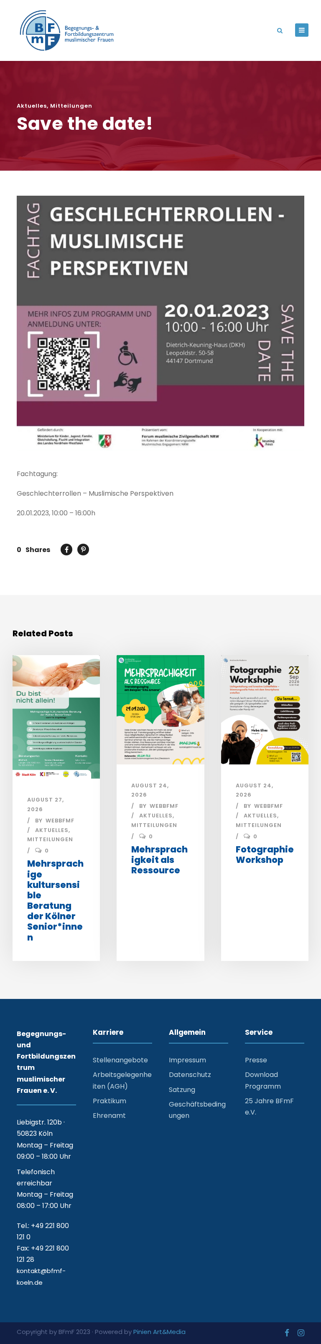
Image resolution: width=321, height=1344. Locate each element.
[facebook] (287, 1333)
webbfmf (60, 821)
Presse (256, 1060)
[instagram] (301, 1333)
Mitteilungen (71, 106)
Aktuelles (32, 106)
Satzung (182, 1089)
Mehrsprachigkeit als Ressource (159, 859)
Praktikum (109, 1101)
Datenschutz (190, 1074)
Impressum (187, 1060)
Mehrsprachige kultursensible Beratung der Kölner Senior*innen (55, 900)
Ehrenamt (109, 1115)
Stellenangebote (120, 1060)
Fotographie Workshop (265, 854)
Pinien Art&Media (159, 1331)
